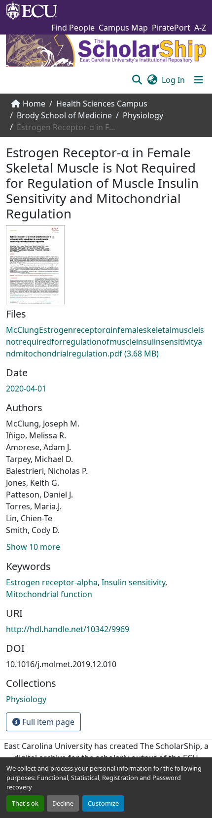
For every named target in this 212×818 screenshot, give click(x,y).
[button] (137, 80)
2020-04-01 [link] (26, 388)
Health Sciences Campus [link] (101, 103)
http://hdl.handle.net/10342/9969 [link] (67, 629)
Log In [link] (173, 79)
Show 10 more (33, 546)
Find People (73, 27)
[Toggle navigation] (198, 80)
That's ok (25, 803)
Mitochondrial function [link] (49, 594)
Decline (62, 803)
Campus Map (123, 27)
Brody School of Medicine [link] (64, 115)
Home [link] (34, 103)
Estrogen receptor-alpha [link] (52, 582)
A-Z (200, 27)
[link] (106, 341)
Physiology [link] (143, 115)
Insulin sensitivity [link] (133, 582)
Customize (103, 803)
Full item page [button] (47, 721)
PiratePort (171, 27)
